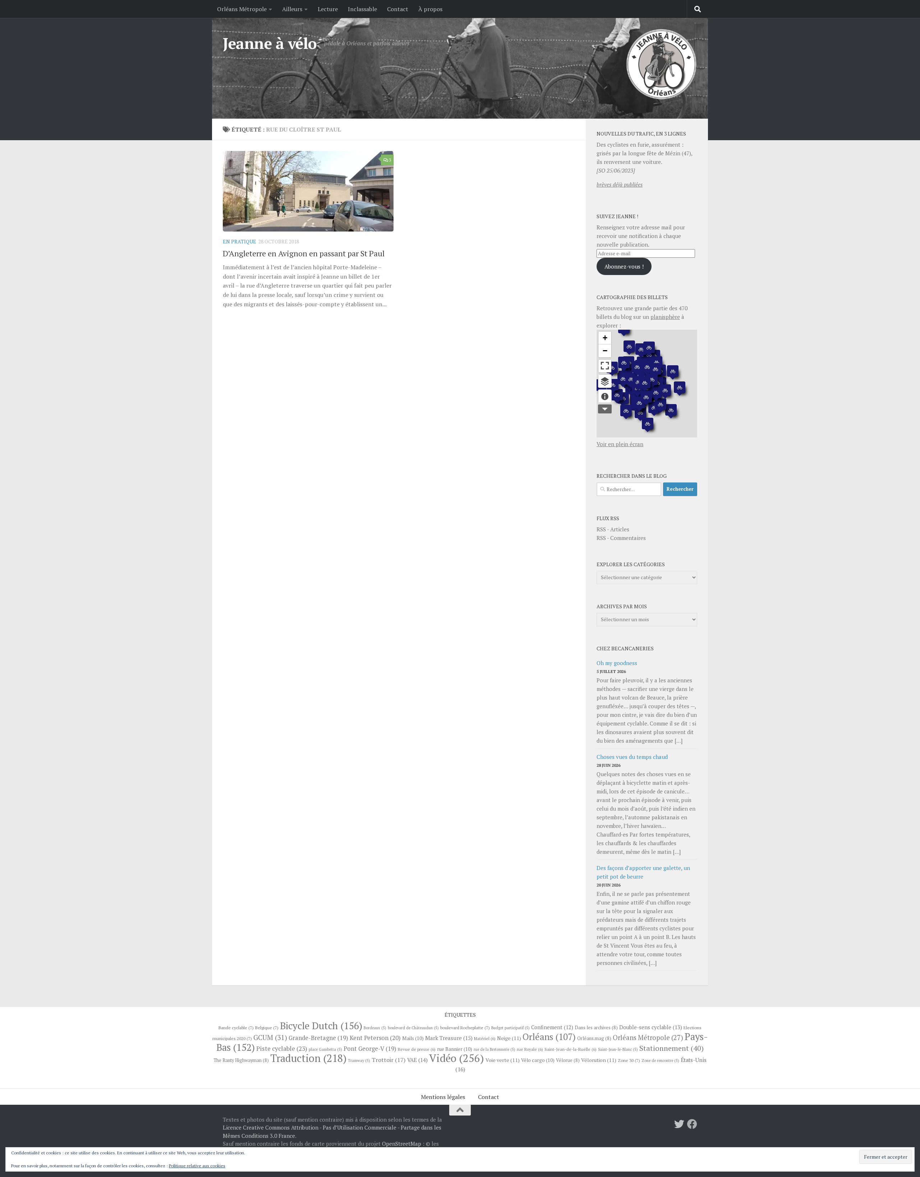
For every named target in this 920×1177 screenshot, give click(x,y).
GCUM (270, 1037)
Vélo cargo (538, 1060)
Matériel (485, 1038)
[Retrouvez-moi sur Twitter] (679, 1124)
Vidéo (456, 1058)
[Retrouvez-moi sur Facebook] (692, 1124)
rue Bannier (454, 1049)
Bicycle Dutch (321, 1025)
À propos (430, 9)
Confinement (552, 1027)
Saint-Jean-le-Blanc (618, 1049)
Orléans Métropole (242, 9)
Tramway (359, 1060)
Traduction (308, 1058)
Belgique (267, 1027)
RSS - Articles (613, 529)
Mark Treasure (449, 1037)
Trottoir (389, 1060)
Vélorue (568, 1060)
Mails (413, 1038)
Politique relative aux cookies (197, 1165)
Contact (397, 9)
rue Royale (530, 1049)
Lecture (328, 9)
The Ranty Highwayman (241, 1060)
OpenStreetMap (401, 1143)
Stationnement (671, 1048)
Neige (509, 1038)
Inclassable (362, 9)
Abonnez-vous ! (624, 266)
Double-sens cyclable (650, 1027)
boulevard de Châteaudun (413, 1027)
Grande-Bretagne (318, 1038)
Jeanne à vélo (270, 43)
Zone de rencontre (660, 1060)
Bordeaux (375, 1027)
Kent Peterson (375, 1038)
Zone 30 (629, 1060)
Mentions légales (443, 1097)
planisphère (665, 316)
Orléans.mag (594, 1038)
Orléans (549, 1037)
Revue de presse (417, 1049)
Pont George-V (370, 1049)
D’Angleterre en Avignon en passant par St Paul (304, 253)
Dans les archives (596, 1028)
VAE (417, 1059)
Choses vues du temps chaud (632, 756)
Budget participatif (510, 1027)
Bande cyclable (236, 1027)
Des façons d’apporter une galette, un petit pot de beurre (643, 872)
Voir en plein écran (620, 444)
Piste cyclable (281, 1048)
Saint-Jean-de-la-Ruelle (570, 1049)
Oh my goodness (617, 663)
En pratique (239, 241)
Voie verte (503, 1060)
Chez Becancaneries (625, 648)
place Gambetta (325, 1049)
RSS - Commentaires (621, 537)
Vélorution (598, 1060)
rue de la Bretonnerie (494, 1049)
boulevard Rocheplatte (465, 1027)
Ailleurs (292, 9)
